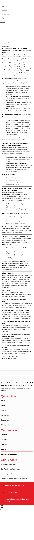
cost (7, 98)
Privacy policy (5, 425)
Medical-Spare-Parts (7, 474)
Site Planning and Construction (10, 469)
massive (9, 232)
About (3, 405)
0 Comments (13, 358)
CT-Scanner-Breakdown (8, 464)
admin (5, 358)
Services (3, 410)
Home (3, 400)
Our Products (5, 415)
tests (21, 208)
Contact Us (5, 420)
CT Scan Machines (12, 43)
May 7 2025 (5, 46)
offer (23, 63)
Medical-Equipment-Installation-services (14, 479)
